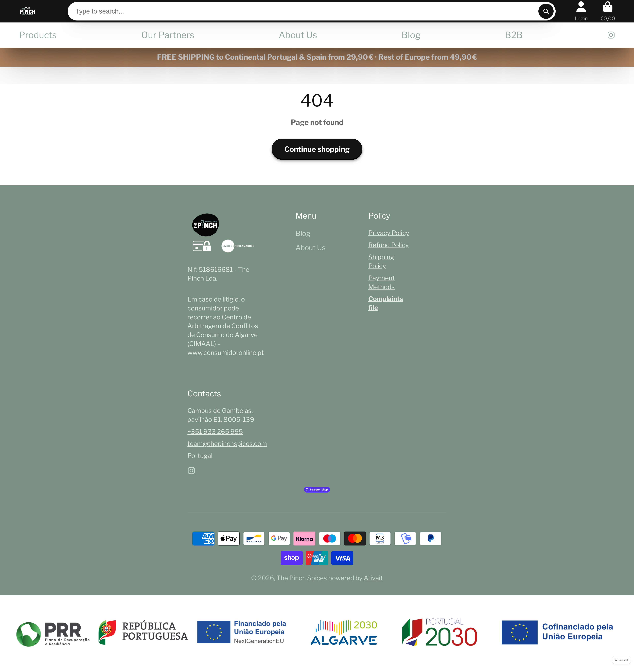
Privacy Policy (388, 233)
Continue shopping (317, 149)
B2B (514, 35)
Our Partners (167, 35)
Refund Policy (388, 245)
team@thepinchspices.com (227, 443)
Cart (607, 11)
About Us (298, 35)
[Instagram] (611, 35)
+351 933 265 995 (215, 431)
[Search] (546, 11)
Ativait (373, 578)
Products (38, 35)
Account (581, 11)
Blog (411, 35)
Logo (27, 11)
